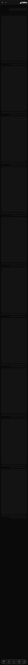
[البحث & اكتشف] (2, 2)
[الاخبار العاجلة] (5, 2)
